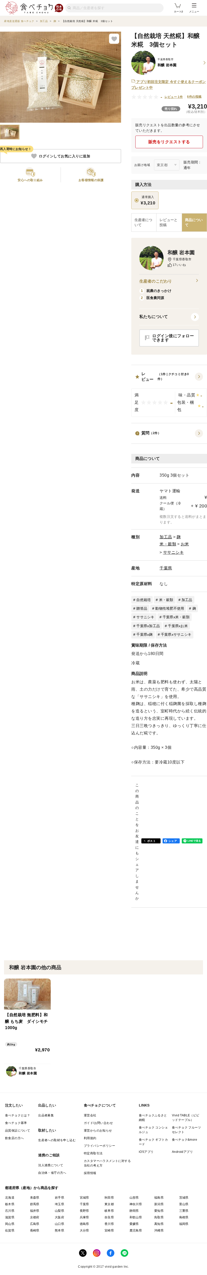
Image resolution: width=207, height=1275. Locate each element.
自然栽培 (143, 600)
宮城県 (84, 1197)
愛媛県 (134, 1224)
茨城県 (184, 1197)
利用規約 (90, 1138)
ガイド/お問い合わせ (98, 1123)
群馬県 (34, 1204)
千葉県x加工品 (148, 626)
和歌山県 (136, 1217)
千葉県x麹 (144, 634)
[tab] (169, 222)
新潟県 (159, 1204)
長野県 (84, 1211)
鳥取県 (159, 1217)
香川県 (109, 1224)
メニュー (194, 11)
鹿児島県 (136, 1230)
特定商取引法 (93, 1153)
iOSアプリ (146, 1152)
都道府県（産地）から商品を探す (32, 1188)
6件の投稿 (194, 96)
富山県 (184, 1204)
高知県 (159, 1224)
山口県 (59, 1224)
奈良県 (109, 1217)
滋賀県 (9, 1217)
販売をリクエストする (169, 142)
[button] (169, 394)
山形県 (134, 1197)
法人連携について (50, 1165)
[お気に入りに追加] (114, 39)
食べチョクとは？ (17, 1115)
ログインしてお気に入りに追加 (64, 156)
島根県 (184, 1217)
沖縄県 (159, 1230)
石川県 (9, 1211)
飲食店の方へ (14, 1138)
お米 (185, 544)
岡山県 (9, 1224)
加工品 (166, 537)
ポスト (151, 840)
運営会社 (90, 1115)
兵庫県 (84, 1217)
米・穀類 (168, 544)
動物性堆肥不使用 (169, 608)
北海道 (9, 1197)
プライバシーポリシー (99, 1146)
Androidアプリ (182, 1152)
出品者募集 (46, 1115)
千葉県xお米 (178, 626)
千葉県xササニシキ (176, 634)
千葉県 (166, 568)
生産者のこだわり (155, 281)
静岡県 (134, 1211)
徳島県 (84, 1224)
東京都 (109, 1204)
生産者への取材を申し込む (57, 1140)
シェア (172, 840)
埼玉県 (59, 1204)
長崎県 (34, 1230)
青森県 (34, 1197)
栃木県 (9, 1204)
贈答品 (141, 608)
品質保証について (17, 1130)
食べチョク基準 (16, 1123)
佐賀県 (9, 1230)
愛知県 (159, 1211)
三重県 (184, 1211)
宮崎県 (109, 1230)
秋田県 (109, 1197)
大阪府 (59, 1217)
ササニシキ (173, 552)
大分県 (84, 1230)
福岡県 (184, 1224)
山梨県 (59, 1211)
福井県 (34, 1211)
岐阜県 (109, 1211)
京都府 (34, 1217)
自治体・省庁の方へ (52, 1173)
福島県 (159, 1197)
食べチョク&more (184, 1139)
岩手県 (59, 1197)
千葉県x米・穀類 (176, 617)
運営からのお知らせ (98, 1130)
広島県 (34, 1224)
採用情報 (90, 1173)
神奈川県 (136, 1204)
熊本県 (59, 1230)
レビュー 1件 (174, 97)
